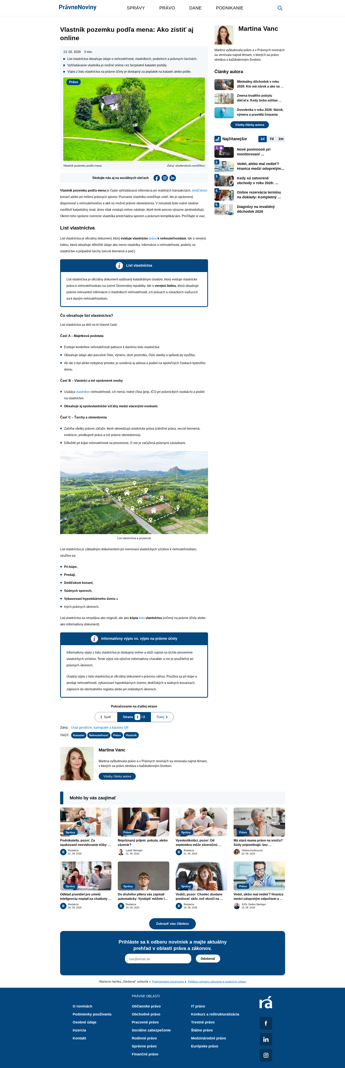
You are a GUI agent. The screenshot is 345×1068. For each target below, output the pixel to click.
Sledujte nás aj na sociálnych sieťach (120, 178)
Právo (73, 82)
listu (142, 618)
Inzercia (79, 1030)
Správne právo (144, 1046)
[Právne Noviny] (77, 8)
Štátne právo (202, 1030)
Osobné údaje (84, 1022)
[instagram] (165, 178)
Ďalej (160, 717)
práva (153, 238)
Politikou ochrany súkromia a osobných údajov (217, 981)
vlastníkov (83, 391)
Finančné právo (145, 1054)
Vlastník (131, 735)
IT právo (198, 1006)
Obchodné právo (146, 1014)
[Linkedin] (173, 178)
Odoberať (208, 958)
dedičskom (199, 190)
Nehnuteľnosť (98, 735)
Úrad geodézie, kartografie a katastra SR (100, 727)
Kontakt (79, 1038)
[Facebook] (157, 178)
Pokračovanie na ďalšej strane (134, 706)
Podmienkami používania (168, 981)
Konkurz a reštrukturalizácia (215, 1014)
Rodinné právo (144, 1038)
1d (262, 139)
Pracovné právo (145, 1022)
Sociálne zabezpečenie (151, 1030)
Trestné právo (203, 1022)
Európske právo (204, 1046)
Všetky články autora (117, 776)
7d (272, 139)
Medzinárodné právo (208, 1038)
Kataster (78, 735)
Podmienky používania (92, 1014)
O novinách (82, 1006)
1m (281, 139)
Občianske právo (146, 1006)
